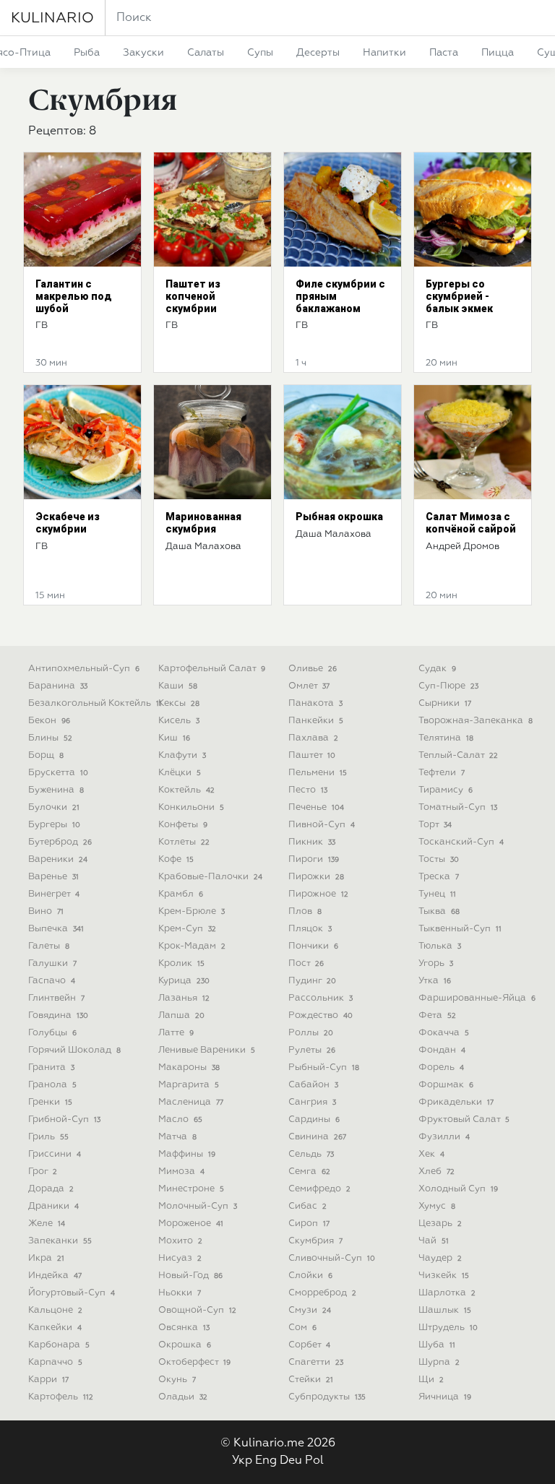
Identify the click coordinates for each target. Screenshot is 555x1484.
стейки (310, 1379)
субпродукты (327, 1397)
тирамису (445, 790)
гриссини (54, 1154)
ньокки (179, 1293)
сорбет (309, 1345)
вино (46, 911)
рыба (87, 53)
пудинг (312, 980)
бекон (49, 720)
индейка (55, 1275)
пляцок (310, 928)
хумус (436, 1206)
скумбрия (315, 1241)
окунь (177, 1379)
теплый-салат (458, 755)
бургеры (54, 824)
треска (438, 876)
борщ (46, 755)
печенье (316, 807)
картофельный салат (211, 668)
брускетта (58, 772)
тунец (437, 894)
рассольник (320, 998)
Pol (314, 1461)
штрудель (448, 1327)
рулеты (311, 1050)
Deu (291, 1461)
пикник (311, 842)
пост (306, 963)
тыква (439, 911)
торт (435, 824)
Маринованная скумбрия (203, 523)
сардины (314, 1119)
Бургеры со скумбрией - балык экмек (459, 296)
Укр (242, 1461)
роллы (310, 1032)
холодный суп (458, 1189)
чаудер (440, 1258)
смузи (309, 1310)
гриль (48, 1137)
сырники (444, 703)
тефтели (441, 772)
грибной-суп (64, 1119)
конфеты (182, 824)
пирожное (318, 894)
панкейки (315, 720)
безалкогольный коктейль (95, 703)
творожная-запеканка (475, 720)
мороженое (190, 1223)
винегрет (53, 894)
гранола (52, 1085)
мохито (180, 1241)
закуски (143, 53)
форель (441, 1067)
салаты (205, 53)
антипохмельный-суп (83, 668)
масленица (190, 1102)
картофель (60, 1397)
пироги (313, 859)
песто (307, 790)
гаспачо (51, 980)
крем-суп (187, 928)
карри (48, 1379)
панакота (315, 703)
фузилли (444, 1137)
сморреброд (322, 1293)
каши (177, 686)
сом (302, 1327)
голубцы (52, 1032)
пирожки (316, 876)
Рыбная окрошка (339, 516)
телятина (445, 738)
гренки (50, 1102)
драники (53, 1206)
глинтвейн (56, 998)
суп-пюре (448, 686)
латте (176, 1032)
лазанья (184, 998)
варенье (53, 876)
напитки (384, 53)
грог (42, 1171)
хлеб (436, 1171)
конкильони (191, 807)
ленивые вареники (206, 1050)
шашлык (444, 1310)
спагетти (315, 1362)
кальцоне (55, 1310)
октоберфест (194, 1362)
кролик (181, 963)
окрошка (184, 1345)
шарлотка (447, 1293)
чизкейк (443, 1275)
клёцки (179, 772)
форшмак (445, 1085)
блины (50, 738)
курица (184, 980)
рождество (320, 1015)
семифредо (319, 1189)
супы (260, 53)
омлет (309, 686)
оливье (312, 668)
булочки (53, 807)
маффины (186, 1154)
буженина (56, 790)
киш (174, 738)
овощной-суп (197, 1310)
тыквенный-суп (460, 928)
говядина (58, 1015)
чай (433, 1241)
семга (309, 1171)
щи (431, 1379)
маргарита (188, 1085)
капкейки (55, 1327)
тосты (438, 859)
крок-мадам (191, 946)
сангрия (312, 1102)
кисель (178, 720)
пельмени (317, 772)
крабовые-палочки (210, 876)
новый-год (190, 1275)
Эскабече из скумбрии (67, 523)
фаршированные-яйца (476, 998)
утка (434, 980)
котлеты (184, 842)
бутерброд (60, 842)
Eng (266, 1461)
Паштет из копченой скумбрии (192, 296)
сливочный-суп (331, 1258)
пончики (313, 946)
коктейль (186, 790)
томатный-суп (457, 807)
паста (443, 53)
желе (46, 1223)
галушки (52, 963)
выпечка (56, 928)
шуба (436, 1345)
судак (437, 668)
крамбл (180, 894)
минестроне (191, 1189)
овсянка (184, 1327)
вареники (57, 859)
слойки (310, 1275)
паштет (311, 755)
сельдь (311, 1154)
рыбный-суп (323, 1067)
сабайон (313, 1085)
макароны (189, 1067)
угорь (435, 963)
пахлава (313, 738)
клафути (182, 755)
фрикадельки (456, 1102)
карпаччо (55, 1362)
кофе (176, 859)
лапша (181, 1015)
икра (46, 1258)
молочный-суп (197, 1206)
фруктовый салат (463, 1119)
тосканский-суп (461, 842)
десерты (318, 53)
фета (437, 1015)
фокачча (443, 1032)
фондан (441, 1050)
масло (180, 1119)
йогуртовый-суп (71, 1293)
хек (431, 1154)
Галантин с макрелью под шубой (73, 296)
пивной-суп (321, 824)
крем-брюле (191, 911)
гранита (51, 1067)
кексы (178, 703)
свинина (317, 1137)
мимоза (181, 1171)
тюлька (439, 946)
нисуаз (180, 1258)
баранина (57, 686)
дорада (51, 1189)
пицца (497, 53)
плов (305, 911)
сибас (307, 1206)
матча (177, 1137)
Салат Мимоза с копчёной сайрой (471, 523)
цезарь (440, 1223)
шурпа (439, 1362)
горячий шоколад (74, 1050)
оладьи (182, 1397)
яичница (444, 1397)
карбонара (59, 1345)
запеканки (60, 1241)
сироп (309, 1223)
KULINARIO (52, 18)
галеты (48, 946)
